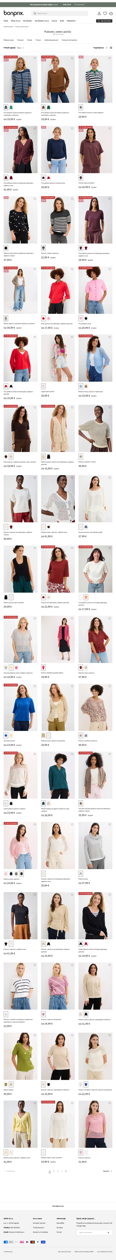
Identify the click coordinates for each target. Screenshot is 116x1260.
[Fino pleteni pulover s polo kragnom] (95, 79)
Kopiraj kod (80, 4)
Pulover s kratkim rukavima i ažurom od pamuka (95, 1090)
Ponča (29, 40)
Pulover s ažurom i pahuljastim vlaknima (55, 1090)
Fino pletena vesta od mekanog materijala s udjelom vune (18, 184)
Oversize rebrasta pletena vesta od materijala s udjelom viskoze (94, 809)
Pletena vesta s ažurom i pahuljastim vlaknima (94, 1019)
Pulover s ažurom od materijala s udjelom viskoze (18, 533)
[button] (111, 13)
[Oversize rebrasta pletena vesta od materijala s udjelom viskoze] (95, 775)
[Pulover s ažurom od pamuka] (58, 986)
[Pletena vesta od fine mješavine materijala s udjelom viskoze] (20, 219)
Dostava (60, 1227)
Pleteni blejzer (8, 1090)
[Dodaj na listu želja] (34, 58)
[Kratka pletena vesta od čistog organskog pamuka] (95, 915)
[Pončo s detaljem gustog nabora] (58, 639)
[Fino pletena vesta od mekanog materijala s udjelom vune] (20, 149)
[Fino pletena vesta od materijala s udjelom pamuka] (20, 358)
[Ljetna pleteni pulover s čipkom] (20, 775)
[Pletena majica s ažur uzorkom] (58, 1124)
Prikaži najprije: (10, 48)
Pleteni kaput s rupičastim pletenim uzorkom (19, 323)
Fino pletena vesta (85, 324)
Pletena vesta (83, 879)
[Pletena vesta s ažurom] (95, 639)
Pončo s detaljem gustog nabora (52, 673)
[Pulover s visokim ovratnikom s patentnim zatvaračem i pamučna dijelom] (20, 986)
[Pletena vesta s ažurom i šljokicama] (95, 358)
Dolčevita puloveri (51, 40)
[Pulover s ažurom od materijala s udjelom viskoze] (20, 498)
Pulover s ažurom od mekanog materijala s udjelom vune (55, 880)
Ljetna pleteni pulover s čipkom (14, 809)
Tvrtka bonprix (38, 1227)
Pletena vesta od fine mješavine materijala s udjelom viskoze (19, 254)
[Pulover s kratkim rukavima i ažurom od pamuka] (95, 1056)
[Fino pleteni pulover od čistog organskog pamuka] (95, 569)
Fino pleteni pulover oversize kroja (53, 183)
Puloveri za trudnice (69, 40)
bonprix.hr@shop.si (14, 1232)
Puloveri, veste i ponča (21, 27)
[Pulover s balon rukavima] (58, 219)
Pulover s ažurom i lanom (87, 462)
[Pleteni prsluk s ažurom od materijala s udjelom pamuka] (58, 428)
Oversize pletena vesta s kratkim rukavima (18, 673)
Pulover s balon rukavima (50, 253)
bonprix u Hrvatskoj (40, 1232)
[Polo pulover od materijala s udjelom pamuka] (58, 290)
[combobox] (59, 13)
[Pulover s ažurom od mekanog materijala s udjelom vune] (58, 845)
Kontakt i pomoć (39, 1223)
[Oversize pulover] (20, 707)
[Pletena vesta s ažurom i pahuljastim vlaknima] (95, 986)
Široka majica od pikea (86, 183)
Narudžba (60, 1223)
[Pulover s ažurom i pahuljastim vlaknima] (58, 1056)
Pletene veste (9, 40)
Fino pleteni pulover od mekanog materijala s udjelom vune (94, 254)
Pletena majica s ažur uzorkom (51, 1157)
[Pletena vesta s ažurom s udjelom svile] (20, 1124)
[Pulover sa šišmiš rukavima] (95, 707)
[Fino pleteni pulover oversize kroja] (58, 149)
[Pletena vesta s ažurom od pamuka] (58, 707)
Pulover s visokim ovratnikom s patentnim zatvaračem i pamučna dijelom (18, 1020)
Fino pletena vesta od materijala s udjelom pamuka (18, 392)
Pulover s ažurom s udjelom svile (15, 949)
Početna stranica (8, 27)
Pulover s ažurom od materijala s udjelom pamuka (55, 950)
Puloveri (20, 40)
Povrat (59, 1232)
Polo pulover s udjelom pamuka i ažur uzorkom (20, 462)
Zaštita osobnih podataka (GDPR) (84, 1252)
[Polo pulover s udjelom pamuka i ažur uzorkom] (20, 428)
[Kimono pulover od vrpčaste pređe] (95, 498)
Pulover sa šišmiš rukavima (88, 741)
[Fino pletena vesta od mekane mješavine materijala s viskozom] (20, 79)
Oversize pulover (9, 741)
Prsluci (38, 40)
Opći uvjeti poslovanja (64, 1252)
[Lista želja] (105, 13)
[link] (26, 1171)
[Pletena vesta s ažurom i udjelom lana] (58, 498)
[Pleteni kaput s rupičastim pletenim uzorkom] (20, 290)
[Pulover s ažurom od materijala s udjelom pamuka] (58, 915)
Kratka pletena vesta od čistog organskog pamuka (93, 950)
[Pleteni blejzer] (20, 1056)
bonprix (10, 1252)
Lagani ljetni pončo (47, 391)
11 (66, 1171)
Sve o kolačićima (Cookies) (104, 1252)
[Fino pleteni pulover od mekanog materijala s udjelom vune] (95, 219)
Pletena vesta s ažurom (86, 673)
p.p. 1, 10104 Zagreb (11, 1223)
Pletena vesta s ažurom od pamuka (53, 741)
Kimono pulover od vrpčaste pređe (90, 532)
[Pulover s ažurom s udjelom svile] (20, 915)
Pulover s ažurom (84, 1158)
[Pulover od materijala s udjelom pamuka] (58, 569)
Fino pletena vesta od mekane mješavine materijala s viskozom (17, 114)
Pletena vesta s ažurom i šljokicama (91, 391)
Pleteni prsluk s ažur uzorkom (14, 602)
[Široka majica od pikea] (95, 149)
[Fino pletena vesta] (95, 290)
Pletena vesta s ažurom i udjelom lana (54, 532)
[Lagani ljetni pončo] (58, 358)
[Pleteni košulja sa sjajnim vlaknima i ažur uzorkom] (58, 775)
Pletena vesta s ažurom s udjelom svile (17, 1158)
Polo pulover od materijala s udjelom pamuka (56, 324)
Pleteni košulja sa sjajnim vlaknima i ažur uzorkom (55, 810)
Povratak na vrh (58, 1206)
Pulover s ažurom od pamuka (51, 1019)
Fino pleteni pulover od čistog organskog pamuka (93, 603)
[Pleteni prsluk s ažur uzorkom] (20, 569)
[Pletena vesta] (95, 845)
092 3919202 (12, 1227)
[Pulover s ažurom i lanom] (95, 428)
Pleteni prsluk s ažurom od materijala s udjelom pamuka (57, 463)
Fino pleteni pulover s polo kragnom (91, 112)
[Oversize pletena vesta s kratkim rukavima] (20, 639)
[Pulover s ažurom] (95, 1124)
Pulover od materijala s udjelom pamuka (55, 602)
